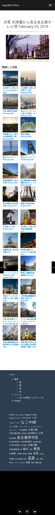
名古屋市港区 (37, 442)
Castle (11, 414)
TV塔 (34, 417)
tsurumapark (26, 418)
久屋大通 (32, 429)
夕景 (30, 449)
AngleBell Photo (10, 5)
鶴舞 (32, 463)
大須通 (19, 453)
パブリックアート (24, 427)
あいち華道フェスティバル (31, 397)
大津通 (12, 453)
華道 (41, 459)
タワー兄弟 (13, 426)
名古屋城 (12, 438)
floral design (19, 415)
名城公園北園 (14, 449)
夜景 (37, 449)
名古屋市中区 (27, 437)
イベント (18, 394)
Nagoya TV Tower (15, 418)
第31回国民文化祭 (21, 459)
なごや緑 (28, 421)
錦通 (28, 462)
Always (17, 400)
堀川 (25, 449)
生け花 (42, 454)
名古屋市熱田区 (14, 445)
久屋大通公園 (14, 433)
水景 (35, 453)
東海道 (25, 454)
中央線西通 (23, 430)
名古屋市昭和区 (14, 442)
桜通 (30, 453)
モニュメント (13, 430)
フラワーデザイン (36, 427)
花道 (37, 459)
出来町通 (24, 433)
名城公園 (32, 444)
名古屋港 (24, 445)
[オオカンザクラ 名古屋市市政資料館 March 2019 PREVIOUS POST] (1, 267)
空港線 (11, 459)
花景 (31, 458)
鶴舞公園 (38, 462)
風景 (16, 379)
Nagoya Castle (31, 414)
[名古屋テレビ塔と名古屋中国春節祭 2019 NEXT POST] (53, 267)
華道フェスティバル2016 (17, 463)
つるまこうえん (14, 423)
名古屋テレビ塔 (35, 433)
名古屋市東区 (26, 441)
